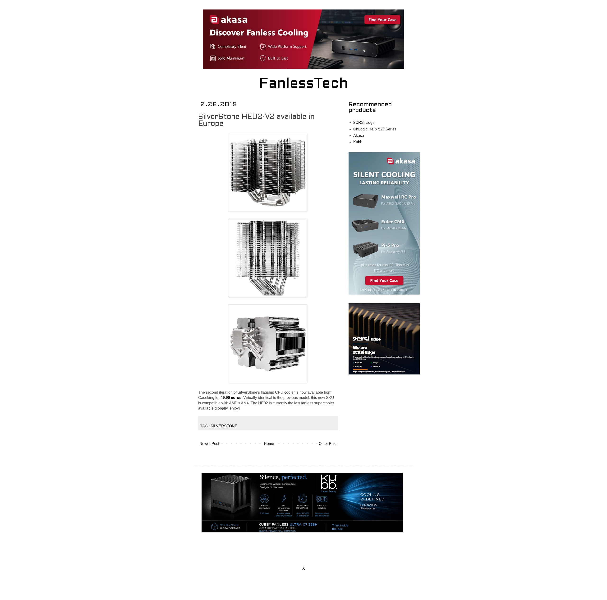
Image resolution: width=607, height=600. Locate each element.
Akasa (358, 136)
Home (269, 444)
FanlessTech (303, 84)
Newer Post (209, 444)
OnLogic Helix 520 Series (374, 129)
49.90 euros (231, 398)
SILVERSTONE (224, 426)
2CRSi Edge (364, 122)
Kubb (357, 142)
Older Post (327, 444)
